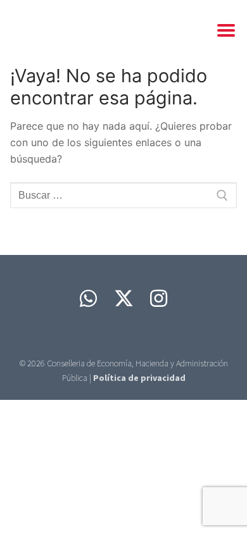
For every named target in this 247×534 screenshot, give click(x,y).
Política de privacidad (139, 377)
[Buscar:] (123, 195)
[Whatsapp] (88, 298)
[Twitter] (123, 298)
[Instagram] (159, 298)
